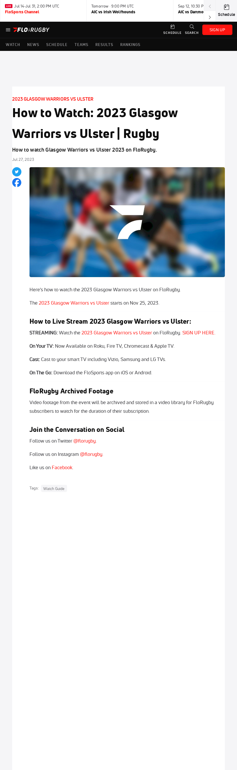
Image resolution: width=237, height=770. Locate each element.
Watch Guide (53, 488)
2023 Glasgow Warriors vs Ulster (52, 99)
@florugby (84, 441)
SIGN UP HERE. (199, 332)
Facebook (62, 467)
